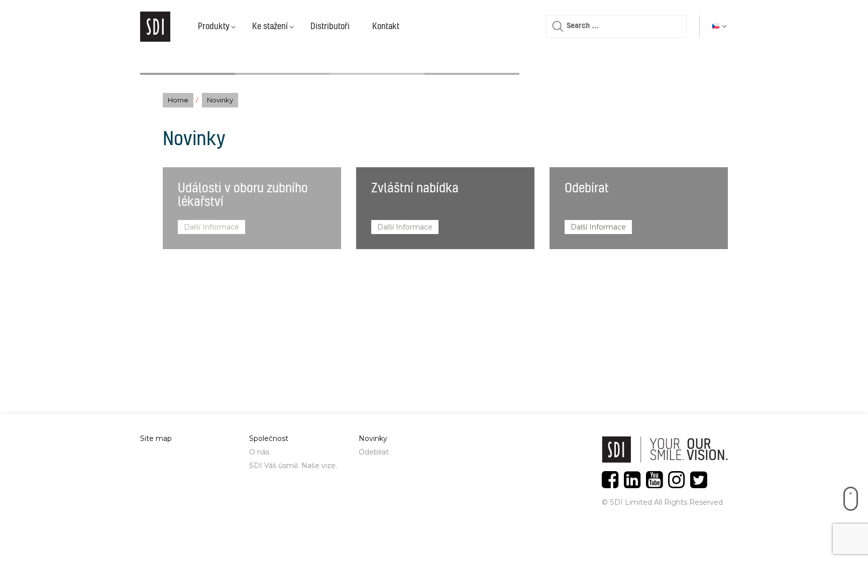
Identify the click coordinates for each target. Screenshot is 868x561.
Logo (155, 27)
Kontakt (385, 27)
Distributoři (330, 27)
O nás (259, 452)
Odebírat (374, 452)
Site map (156, 438)
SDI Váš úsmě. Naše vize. (293, 466)
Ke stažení (270, 27)
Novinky (373, 438)
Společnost (268, 438)
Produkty (214, 27)
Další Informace (211, 227)
